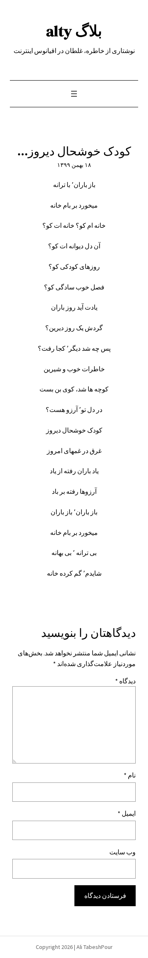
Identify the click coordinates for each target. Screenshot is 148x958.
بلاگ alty (74, 31)
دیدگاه (125, 681)
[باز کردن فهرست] (74, 94)
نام (130, 775)
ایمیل (127, 813)
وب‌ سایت (122, 852)
